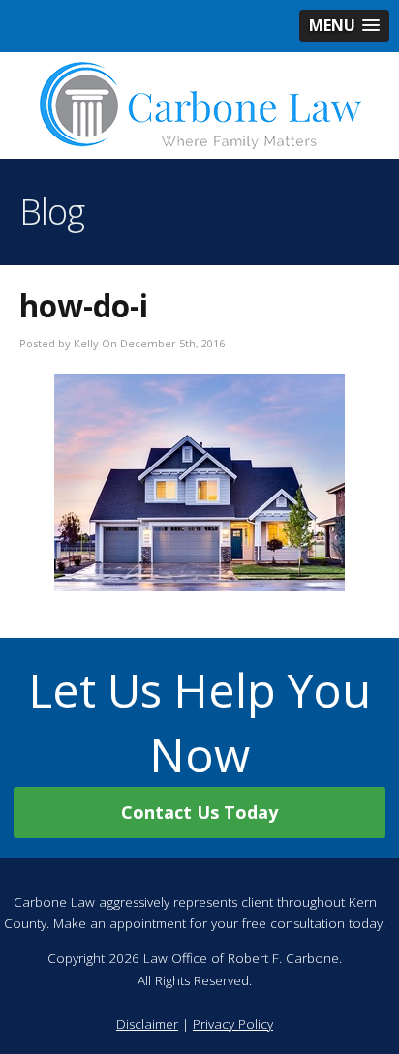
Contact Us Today (199, 812)
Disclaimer (147, 1024)
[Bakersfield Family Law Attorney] (199, 105)
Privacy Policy (233, 1024)
